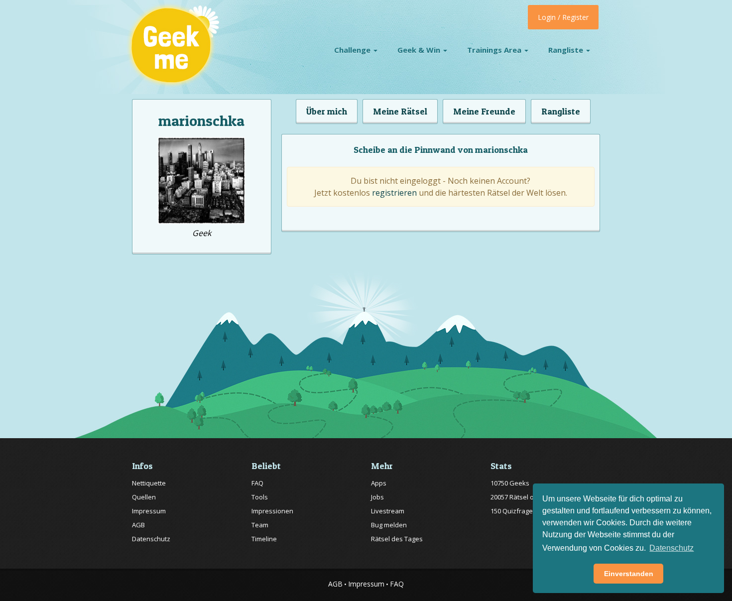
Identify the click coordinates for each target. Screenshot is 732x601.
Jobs (377, 496)
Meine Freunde (484, 111)
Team (259, 524)
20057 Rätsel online (519, 496)
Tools (259, 496)
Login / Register (563, 17)
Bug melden (389, 524)
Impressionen (272, 510)
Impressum (149, 510)
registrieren (394, 192)
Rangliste (566, 50)
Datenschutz (151, 538)
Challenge (353, 50)
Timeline (264, 538)
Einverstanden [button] (628, 574)
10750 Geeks (509, 483)
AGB (138, 524)
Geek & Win (419, 50)
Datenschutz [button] (671, 548)
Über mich (326, 111)
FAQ (257, 483)
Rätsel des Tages (397, 538)
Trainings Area (495, 50)
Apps (378, 483)
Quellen (144, 496)
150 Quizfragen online (523, 510)
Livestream (387, 510)
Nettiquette (149, 483)
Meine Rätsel (400, 111)
